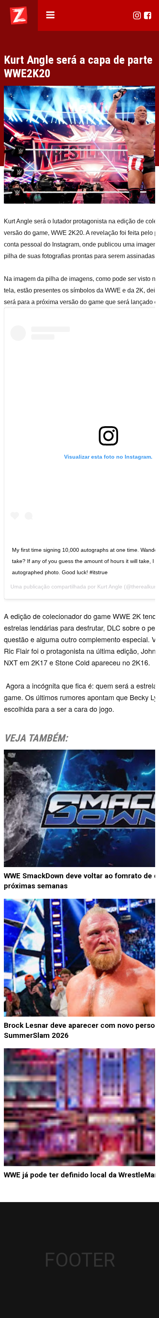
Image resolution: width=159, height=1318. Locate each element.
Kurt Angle (109, 586)
